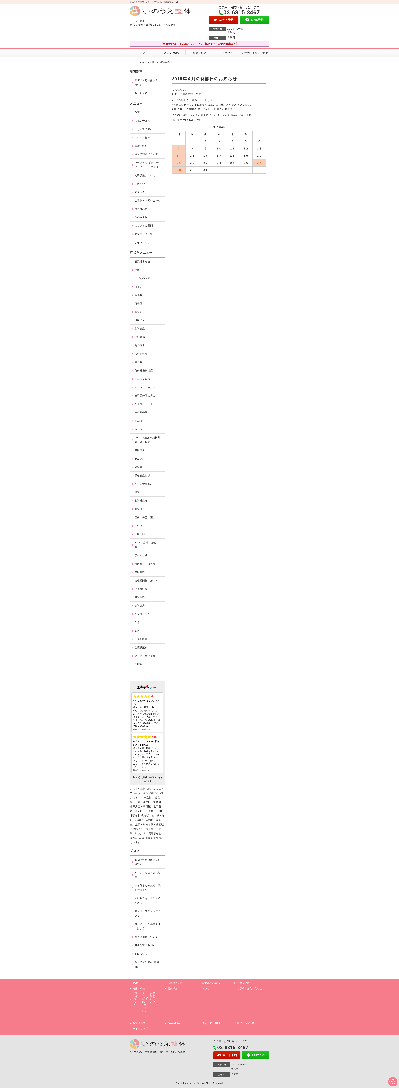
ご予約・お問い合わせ (255, 53)
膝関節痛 (140, 605)
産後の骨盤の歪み (145, 517)
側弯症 (138, 509)
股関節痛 (140, 597)
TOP (144, 53)
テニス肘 (140, 458)
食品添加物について (146, 937)
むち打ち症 (141, 353)
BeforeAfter (141, 217)
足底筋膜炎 (141, 647)
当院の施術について (146, 154)
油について (141, 953)
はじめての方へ (144, 129)
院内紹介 (140, 183)
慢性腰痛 (140, 572)
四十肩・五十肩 (144, 404)
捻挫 (137, 631)
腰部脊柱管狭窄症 (145, 563)
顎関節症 (140, 328)
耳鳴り (138, 295)
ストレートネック (145, 387)
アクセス (227, 53)
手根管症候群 (142, 475)
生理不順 (140, 534)
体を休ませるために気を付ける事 (148, 887)
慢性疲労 (140, 450)
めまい (138, 286)
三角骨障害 (141, 639)
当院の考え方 (142, 120)
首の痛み (140, 345)
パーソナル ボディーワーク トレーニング (147, 164)
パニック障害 (142, 379)
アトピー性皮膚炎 (145, 656)
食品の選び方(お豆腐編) (147, 964)
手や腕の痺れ (142, 412)
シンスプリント (144, 614)
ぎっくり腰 (141, 555)
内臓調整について (145, 175)
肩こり (138, 362)
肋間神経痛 (141, 500)
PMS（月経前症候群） (145, 544)
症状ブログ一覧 (144, 234)
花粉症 (138, 303)
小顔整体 (140, 337)
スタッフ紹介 (172, 53)
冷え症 (138, 429)
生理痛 (138, 525)
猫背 (137, 492)
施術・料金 (199, 53)
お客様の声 (141, 209)
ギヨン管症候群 (144, 483)
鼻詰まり (140, 312)
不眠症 (138, 420)
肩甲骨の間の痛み (145, 395)
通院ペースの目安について (148, 913)
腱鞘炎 (138, 467)
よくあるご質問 (144, 225)
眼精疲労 (140, 320)
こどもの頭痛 (142, 278)
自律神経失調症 (144, 370)
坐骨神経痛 (141, 589)
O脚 (137, 622)
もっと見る (141, 93)
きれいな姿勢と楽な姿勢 (148, 874)
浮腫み (138, 664)
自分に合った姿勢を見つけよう (148, 926)
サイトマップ (142, 242)
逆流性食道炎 (142, 261)
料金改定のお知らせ (146, 945)
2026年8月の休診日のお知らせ (148, 82)
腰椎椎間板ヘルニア (146, 580)
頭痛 (137, 270)
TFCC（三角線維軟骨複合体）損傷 (147, 439)
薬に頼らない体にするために (148, 900)
